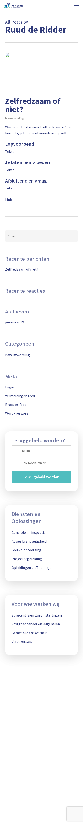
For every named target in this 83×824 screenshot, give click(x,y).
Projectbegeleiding (27, 558)
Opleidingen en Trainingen (32, 567)
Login (9, 387)
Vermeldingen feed (20, 395)
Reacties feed (15, 404)
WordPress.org (16, 413)
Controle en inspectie (29, 532)
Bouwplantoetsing (26, 550)
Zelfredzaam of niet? (32, 105)
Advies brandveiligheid (29, 541)
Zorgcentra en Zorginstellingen (37, 615)
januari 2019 (14, 322)
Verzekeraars (22, 641)
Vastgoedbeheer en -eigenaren (36, 624)
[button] (76, 5)
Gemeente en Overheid (29, 632)
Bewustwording (14, 118)
